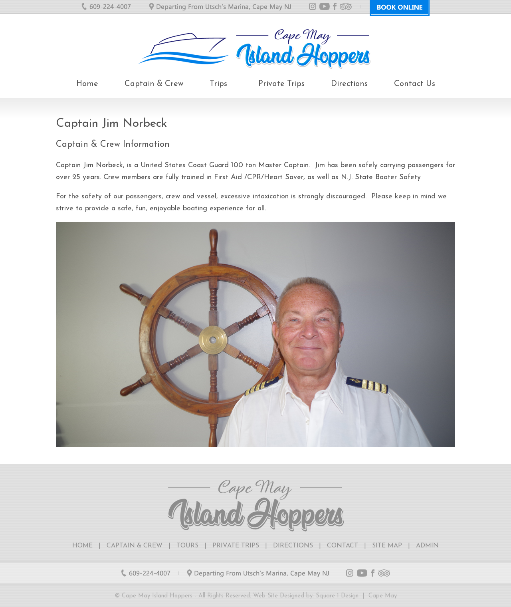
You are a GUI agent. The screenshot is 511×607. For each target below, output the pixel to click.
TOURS (187, 546)
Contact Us (414, 84)
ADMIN (427, 546)
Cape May (382, 596)
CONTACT (342, 546)
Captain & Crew (154, 84)
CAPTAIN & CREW (134, 546)
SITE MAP (387, 546)
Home (87, 84)
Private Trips (281, 84)
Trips (218, 84)
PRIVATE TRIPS (235, 546)
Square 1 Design (337, 596)
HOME (82, 546)
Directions (349, 84)
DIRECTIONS (293, 546)
